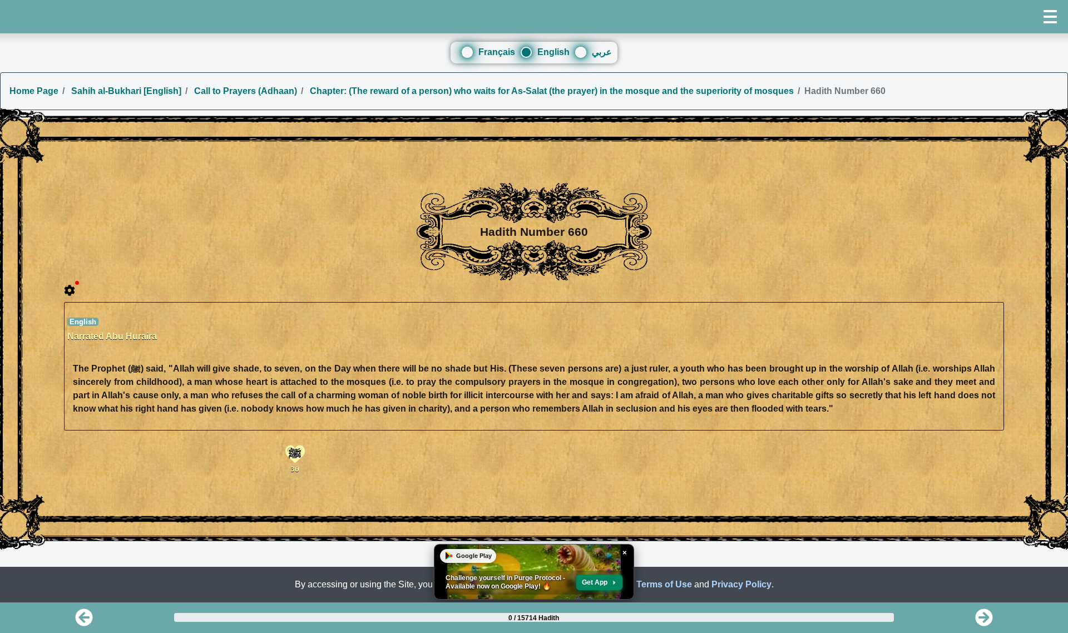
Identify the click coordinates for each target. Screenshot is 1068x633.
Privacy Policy (741, 584)
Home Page (33, 91)
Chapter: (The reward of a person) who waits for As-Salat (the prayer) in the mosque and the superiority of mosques (551, 91)
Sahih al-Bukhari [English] (125, 91)
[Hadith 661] (84, 621)
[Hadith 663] (984, 621)
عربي (602, 52)
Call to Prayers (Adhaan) (244, 91)
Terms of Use (664, 584)
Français (496, 52)
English (553, 52)
